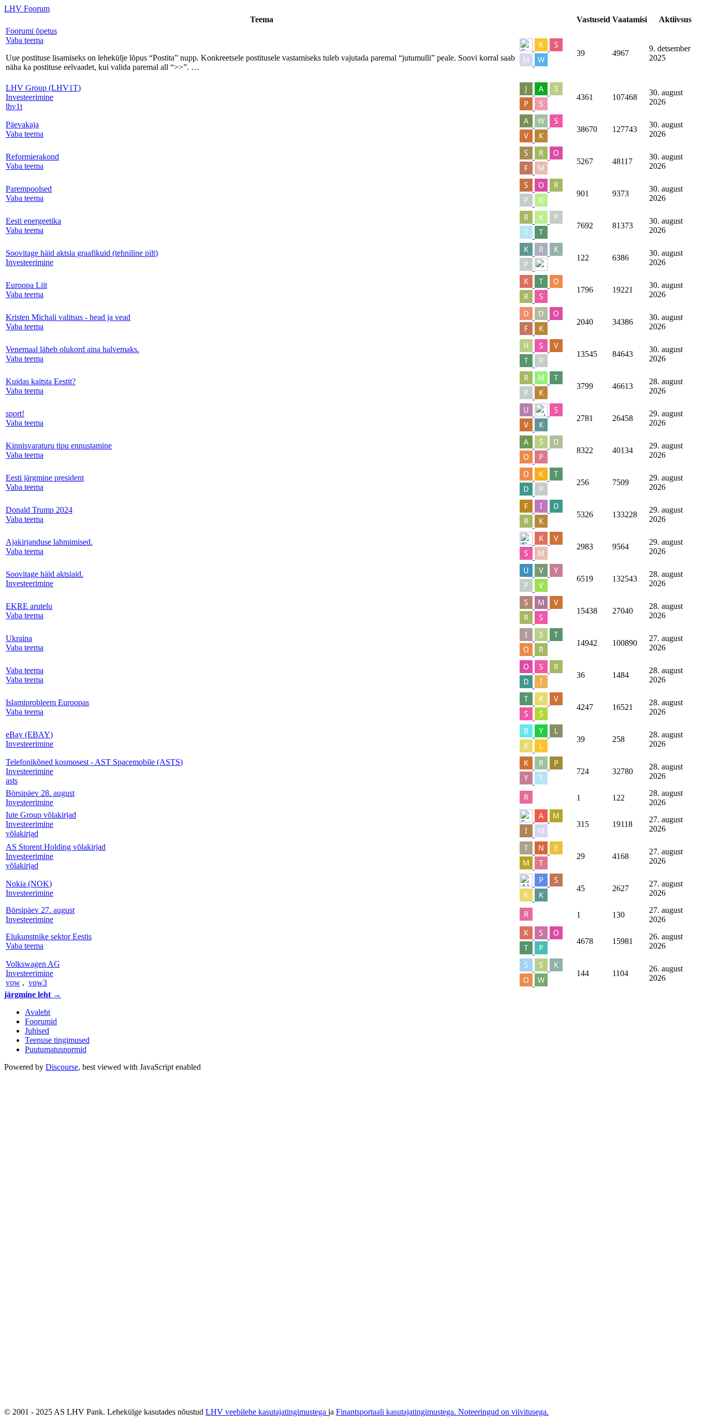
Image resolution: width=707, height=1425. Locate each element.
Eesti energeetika (33, 220)
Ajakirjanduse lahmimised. (49, 541)
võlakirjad (22, 833)
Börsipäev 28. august (40, 793)
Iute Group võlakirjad (41, 814)
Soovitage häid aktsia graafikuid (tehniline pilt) (82, 253)
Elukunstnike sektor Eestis (49, 936)
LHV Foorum (27, 8)
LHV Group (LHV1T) (43, 87)
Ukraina (19, 638)
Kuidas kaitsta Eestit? (41, 381)
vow (13, 982)
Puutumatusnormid (55, 1049)
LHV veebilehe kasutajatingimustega (266, 1411)
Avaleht (37, 1012)
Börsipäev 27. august (40, 910)
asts (12, 780)
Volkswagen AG (33, 963)
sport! (15, 413)
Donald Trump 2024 (39, 509)
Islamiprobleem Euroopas (47, 702)
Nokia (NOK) (29, 883)
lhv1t (14, 106)
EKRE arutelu (29, 606)
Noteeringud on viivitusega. (503, 1411)
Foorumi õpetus (31, 30)
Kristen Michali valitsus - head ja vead (68, 317)
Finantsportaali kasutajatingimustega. (397, 1411)
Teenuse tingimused (57, 1040)
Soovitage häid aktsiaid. (44, 574)
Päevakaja (22, 124)
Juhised (37, 1030)
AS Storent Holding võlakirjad (56, 846)
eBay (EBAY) (29, 734)
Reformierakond (32, 156)
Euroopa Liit (26, 285)
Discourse (62, 1067)
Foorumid (41, 1021)
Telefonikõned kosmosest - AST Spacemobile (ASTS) (94, 762)
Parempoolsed (29, 188)
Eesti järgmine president (45, 477)
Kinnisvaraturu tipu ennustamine (59, 445)
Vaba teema (24, 670)
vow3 (37, 982)
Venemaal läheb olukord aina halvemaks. (72, 349)
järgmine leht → (32, 994)
